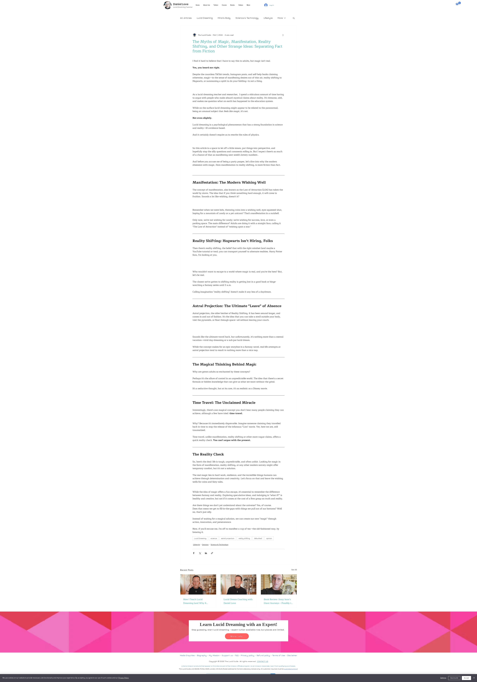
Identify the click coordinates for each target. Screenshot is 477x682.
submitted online (290, 669)
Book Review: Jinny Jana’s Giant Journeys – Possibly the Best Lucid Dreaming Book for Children (279, 601)
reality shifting (244, 538)
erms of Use (279, 655)
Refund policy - (264, 655)
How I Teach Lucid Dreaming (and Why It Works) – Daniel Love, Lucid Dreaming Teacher (197, 601)
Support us (227, 655)
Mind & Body (224, 18)
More (280, 18)
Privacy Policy (123, 678)
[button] (248, 5)
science (214, 538)
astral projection (227, 538)
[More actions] (282, 35)
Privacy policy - (249, 655)
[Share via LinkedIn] (206, 553)
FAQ (237, 655)
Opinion (205, 544)
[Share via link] (212, 553)
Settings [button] (443, 678)
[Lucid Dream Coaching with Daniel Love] (239, 584)
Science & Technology (247, 18)
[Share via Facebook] (194, 553)
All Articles (186, 18)
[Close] (474, 678)
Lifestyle (268, 18)
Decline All (454, 678)
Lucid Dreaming (205, 18)
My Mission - (215, 655)
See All (294, 569)
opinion (269, 538)
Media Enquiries (187, 655)
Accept (466, 678)
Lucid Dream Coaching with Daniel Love (238, 601)
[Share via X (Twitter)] (200, 553)
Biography (202, 655)
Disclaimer (292, 655)
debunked (258, 538)
